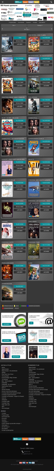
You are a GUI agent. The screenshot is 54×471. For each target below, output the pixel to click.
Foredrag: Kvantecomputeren (9, 394)
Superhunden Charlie (7, 386)
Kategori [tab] (39, 25)
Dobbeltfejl (4, 382)
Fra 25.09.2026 (19, 141)
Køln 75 (3, 388)
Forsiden (4, 413)
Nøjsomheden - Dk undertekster (9, 370)
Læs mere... (7, 324)
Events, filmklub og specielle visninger (11, 423)
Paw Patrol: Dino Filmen (7, 374)
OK (31, 323)
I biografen (4, 421)
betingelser (25, 461)
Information (5, 425)
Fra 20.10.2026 (19, 203)
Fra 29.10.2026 (46, 224)
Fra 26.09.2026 (46, 141)
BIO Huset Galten (20, 2)
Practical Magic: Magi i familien (9, 377)
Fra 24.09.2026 (46, 120)
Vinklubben (4, 399)
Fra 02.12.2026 (19, 265)
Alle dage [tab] (26, 29)
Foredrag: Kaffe (5, 401)
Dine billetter (42, 22)
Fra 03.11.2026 (19, 245)
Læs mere (27, 15)
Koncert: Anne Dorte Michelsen (9, 391)
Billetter (43, 340)
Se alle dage (19, 41)
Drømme (4, 398)
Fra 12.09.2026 (19, 100)
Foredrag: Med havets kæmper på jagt (11, 393)
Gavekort (28, 22)
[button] (3, 18)
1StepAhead (40, 464)
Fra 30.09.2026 (19, 162)
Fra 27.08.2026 (19, 58)
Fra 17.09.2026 (46, 100)
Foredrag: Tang (5, 403)
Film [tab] (14, 25)
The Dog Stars (5, 376)
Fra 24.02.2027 (19, 286)
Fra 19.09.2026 (19, 120)
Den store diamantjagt (34, 391)
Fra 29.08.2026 (46, 37)
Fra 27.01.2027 (46, 265)
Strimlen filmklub (6, 389)
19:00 (20, 37)
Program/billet (12, 22)
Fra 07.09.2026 (46, 79)
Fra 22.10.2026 (46, 203)
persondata (31, 461)
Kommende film (6, 416)
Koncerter (4, 418)
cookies (36, 461)
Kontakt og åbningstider (8, 430)
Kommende (21, 22)
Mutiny (3, 367)
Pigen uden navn (6, 405)
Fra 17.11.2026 (46, 245)
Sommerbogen (5, 408)
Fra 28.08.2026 (46, 58)
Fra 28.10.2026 (19, 224)
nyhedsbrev (19, 461)
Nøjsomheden (5, 369)
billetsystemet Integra (29, 464)
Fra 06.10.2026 (46, 182)
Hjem (3, 406)
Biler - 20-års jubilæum (7, 381)
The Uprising (5, 379)
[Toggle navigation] (51, 2)
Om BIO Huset (5, 427)
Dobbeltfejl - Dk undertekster (9, 384)
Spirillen (3, 372)
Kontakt (35, 22)
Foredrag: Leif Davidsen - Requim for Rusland (13, 396)
